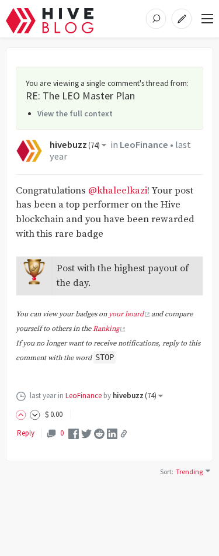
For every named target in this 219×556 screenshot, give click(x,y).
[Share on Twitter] (86, 433)
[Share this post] (124, 434)
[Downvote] (35, 414)
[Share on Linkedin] (112, 433)
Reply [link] (25, 433)
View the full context (75, 113)
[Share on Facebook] (73, 433)
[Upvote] (23, 414)
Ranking (106, 328)
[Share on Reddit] (99, 433)
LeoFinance (144, 145)
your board (126, 314)
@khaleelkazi (117, 191)
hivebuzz (75, 145)
